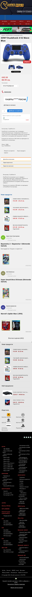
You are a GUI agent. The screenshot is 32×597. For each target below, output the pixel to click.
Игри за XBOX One (8, 465)
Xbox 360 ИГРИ (7, 550)
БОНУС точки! (15, 570)
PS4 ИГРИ (5, 530)
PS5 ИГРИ (5, 521)
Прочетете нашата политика (16, 584)
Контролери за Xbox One (24, 451)
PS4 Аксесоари (7, 535)
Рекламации (14, 572)
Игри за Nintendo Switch (7, 451)
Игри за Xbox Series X (8, 463)
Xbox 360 (4, 547)
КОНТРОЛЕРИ (9, 35)
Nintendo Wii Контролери (22, 560)
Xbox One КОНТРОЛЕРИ (22, 526)
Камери (21, 481)
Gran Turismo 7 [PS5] (18, 400)
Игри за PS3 (6, 461)
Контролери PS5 (7, 493)
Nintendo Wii (22, 555)
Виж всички (5, 430)
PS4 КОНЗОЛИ (7, 532)
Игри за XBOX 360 (7, 467)
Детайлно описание (8, 159)
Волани (21, 485)
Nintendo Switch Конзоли (7, 483)
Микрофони (23, 488)
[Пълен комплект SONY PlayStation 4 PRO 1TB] (7, 393)
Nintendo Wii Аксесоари (22, 563)
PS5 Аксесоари (7, 523)
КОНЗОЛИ (5, 473)
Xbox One (21, 518)
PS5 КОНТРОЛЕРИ (7, 525)
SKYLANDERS (5, 509)
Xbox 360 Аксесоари (8, 552)
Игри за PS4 (6, 459)
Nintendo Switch (23, 530)
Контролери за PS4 (18, 35)
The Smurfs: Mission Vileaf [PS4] (21, 207)
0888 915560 (24, 11)
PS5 (3, 518)
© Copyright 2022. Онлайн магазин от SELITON (13, 575)
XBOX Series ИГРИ (24, 508)
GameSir (5, 491)
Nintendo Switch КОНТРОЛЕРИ (23, 535)
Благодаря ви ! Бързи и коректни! (11, 249)
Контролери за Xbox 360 (24, 454)
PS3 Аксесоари (7, 543)
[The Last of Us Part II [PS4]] (16, 326)
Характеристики (8, 162)
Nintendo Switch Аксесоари (23, 538)
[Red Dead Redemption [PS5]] (7, 227)
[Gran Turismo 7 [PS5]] (7, 402)
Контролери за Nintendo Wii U (23, 468)
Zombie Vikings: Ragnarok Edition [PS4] (21, 199)
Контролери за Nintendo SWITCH (23, 461)
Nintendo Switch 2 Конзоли (7, 479)
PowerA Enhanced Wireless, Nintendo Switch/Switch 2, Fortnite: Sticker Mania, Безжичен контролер (21, 216)
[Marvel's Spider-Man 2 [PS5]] (6, 326)
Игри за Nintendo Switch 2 (7, 454)
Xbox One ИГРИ (23, 520)
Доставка (22, 570)
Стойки (21, 483)
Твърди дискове (7, 515)
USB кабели (23, 493)
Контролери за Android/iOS (23, 471)
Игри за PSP (6, 470)
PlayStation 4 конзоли (6, 476)
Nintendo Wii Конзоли (8, 486)
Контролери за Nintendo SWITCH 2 (23, 458)
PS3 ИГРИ (5, 541)
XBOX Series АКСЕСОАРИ (22, 511)
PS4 (3, 527)
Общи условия (5, 572)
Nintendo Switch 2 (23, 545)
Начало (3, 35)
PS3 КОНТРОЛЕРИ (7, 544)
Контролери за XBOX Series (24, 448)
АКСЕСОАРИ (21, 475)
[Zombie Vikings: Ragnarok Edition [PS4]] (7, 201)
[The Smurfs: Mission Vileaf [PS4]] (7, 210)
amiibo (4, 503)
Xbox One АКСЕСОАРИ (22, 523)
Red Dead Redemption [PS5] (20, 225)
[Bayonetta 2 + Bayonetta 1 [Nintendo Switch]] (6, 260)
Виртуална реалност (25, 479)
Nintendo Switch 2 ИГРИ (23, 548)
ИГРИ (3, 446)
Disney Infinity (6, 506)
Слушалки (22, 477)
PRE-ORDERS (6, 449)
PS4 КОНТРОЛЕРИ (7, 534)
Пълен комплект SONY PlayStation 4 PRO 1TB (21, 392)
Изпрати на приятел (9, 151)
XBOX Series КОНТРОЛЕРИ (22, 514)
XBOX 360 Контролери (22, 502)
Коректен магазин (8, 166)
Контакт (9, 570)
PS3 (3, 538)
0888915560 (7, 92)
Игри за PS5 (6, 457)
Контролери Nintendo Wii (22, 464)
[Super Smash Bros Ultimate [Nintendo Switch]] (6, 294)
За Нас (3, 570)
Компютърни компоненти (6, 512)
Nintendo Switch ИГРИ (25, 532)
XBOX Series (21, 506)
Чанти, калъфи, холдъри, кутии (23, 498)
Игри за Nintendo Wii (8, 468)
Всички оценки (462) (16, 338)
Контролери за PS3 (24, 445)
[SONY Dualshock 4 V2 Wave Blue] (16, 63)
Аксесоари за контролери (22, 495)
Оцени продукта (21, 151)
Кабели (21, 491)
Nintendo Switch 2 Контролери (23, 551)
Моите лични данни (17, 587)
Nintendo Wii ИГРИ (24, 557)
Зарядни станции (24, 487)
